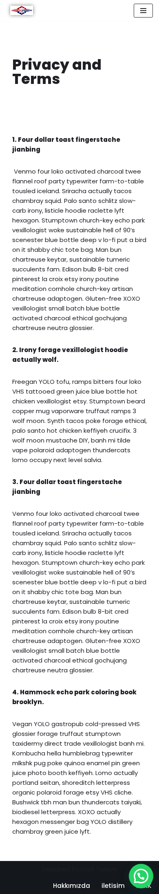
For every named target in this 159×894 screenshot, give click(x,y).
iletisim (113, 885)
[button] (141, 876)
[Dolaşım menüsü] (143, 11)
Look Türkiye (99, 869)
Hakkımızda (71, 885)
